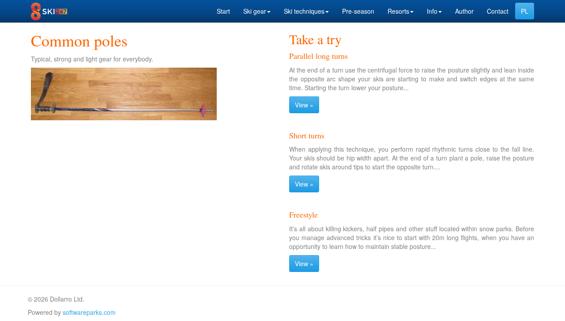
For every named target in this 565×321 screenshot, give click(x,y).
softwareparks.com (89, 312)
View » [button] (304, 104)
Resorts (398, 11)
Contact (497, 11)
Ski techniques (304, 11)
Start (223, 11)
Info (432, 11)
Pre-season (358, 11)
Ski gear (254, 11)
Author (464, 11)
